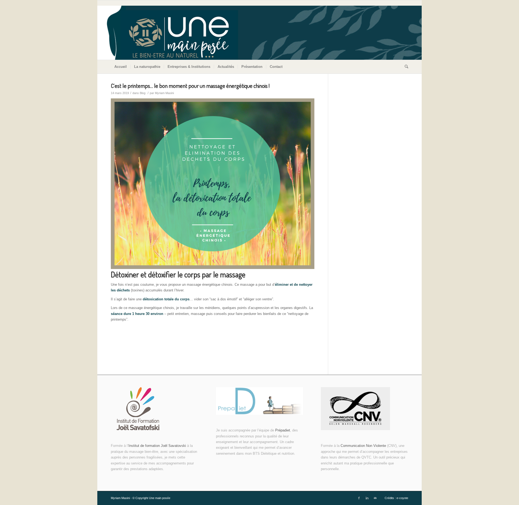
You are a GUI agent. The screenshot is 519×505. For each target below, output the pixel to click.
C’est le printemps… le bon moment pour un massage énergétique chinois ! (190, 85)
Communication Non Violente (363, 446)
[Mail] (375, 498)
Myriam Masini (164, 93)
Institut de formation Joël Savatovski (157, 446)
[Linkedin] (367, 498)
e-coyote (402, 498)
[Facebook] (359, 498)
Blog (142, 93)
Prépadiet (282, 430)
